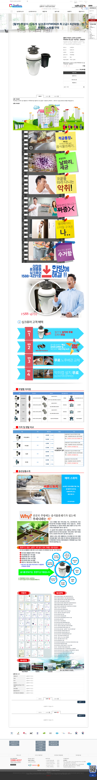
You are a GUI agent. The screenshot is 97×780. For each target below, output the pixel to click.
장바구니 (85, 1)
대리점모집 (78, 755)
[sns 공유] (83, 87)
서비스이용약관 (38, 755)
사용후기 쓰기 (81, 702)
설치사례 (57, 11)
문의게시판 (13, 764)
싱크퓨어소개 (20, 11)
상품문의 (56, 96)
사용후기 (69, 11)
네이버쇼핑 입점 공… (50, 762)
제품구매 (44, 11)
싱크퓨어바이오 (32, 11)
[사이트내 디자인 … (50, 765)
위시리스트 (74, 79)
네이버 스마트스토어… (51, 763)
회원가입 (75, 1)
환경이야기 (81, 11)
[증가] (69, 66)
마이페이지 (81, 1)
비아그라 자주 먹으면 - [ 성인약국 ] (49, 8)
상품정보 (40, 96)
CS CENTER (13, 758)
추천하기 (74, 82)
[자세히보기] (92, 17)
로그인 (71, 1)
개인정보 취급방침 (58, 755)
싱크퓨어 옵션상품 (50, 760)
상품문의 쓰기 (81, 715)
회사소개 (19, 755)
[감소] (64, 66)
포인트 (64, 57)
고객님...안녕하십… (50, 766)
